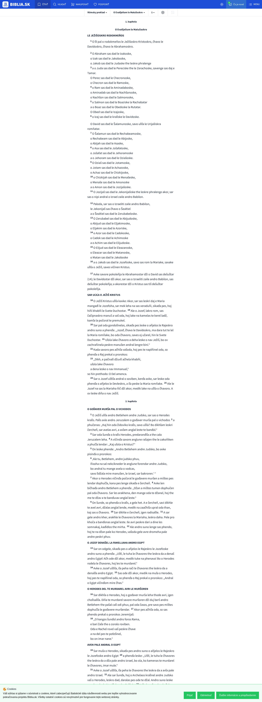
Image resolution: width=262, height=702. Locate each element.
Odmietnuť (206, 695)
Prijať (190, 695)
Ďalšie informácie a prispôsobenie (237, 695)
